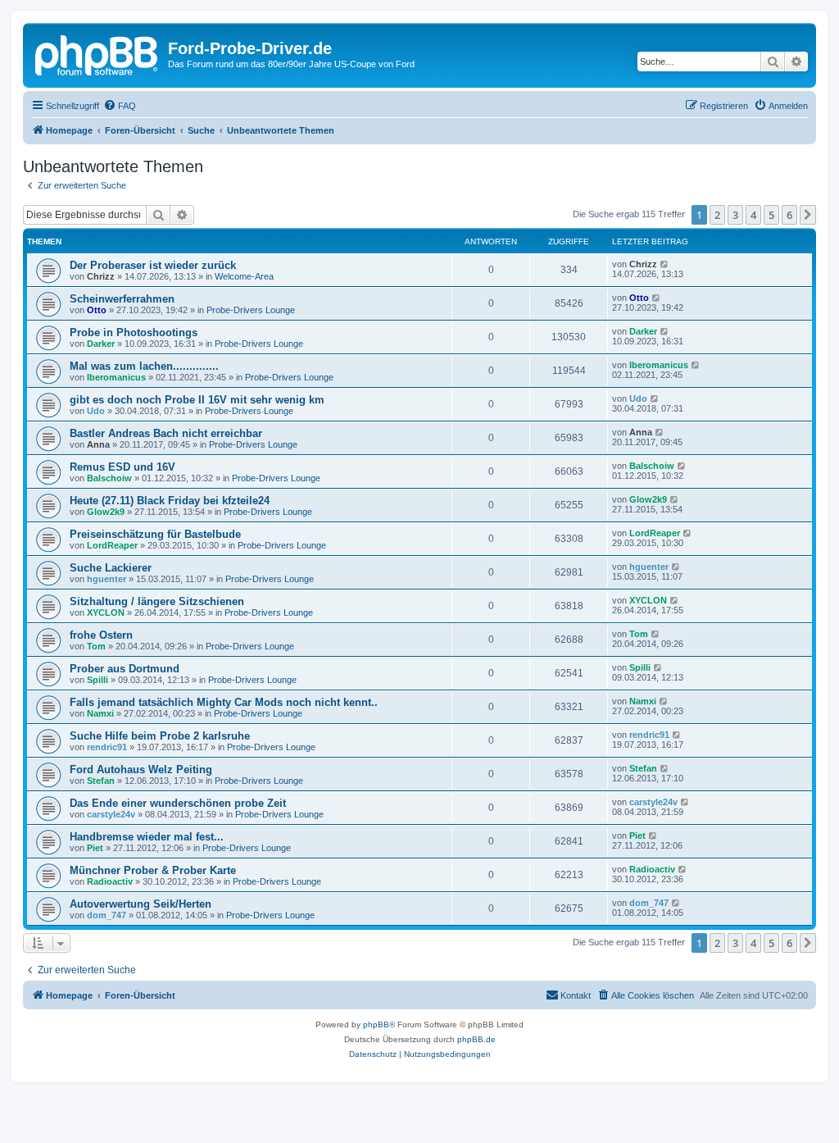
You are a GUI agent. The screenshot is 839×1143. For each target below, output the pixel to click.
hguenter (106, 579)
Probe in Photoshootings (133, 332)
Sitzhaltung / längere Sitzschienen (157, 601)
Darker (101, 343)
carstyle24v (111, 814)
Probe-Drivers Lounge (250, 310)
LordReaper (112, 545)
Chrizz (101, 276)
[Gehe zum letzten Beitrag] (665, 264)
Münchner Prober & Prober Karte (153, 870)
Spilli (97, 680)
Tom (96, 646)
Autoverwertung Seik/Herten (140, 904)
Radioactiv (110, 881)
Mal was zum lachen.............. (144, 366)
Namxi (100, 713)
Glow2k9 (106, 512)
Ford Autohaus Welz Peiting (141, 769)
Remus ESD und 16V (122, 467)
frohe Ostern (101, 635)
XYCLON (106, 612)
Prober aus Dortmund (124, 669)
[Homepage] (97, 53)
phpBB (376, 1024)
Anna (98, 444)
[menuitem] (119, 106)
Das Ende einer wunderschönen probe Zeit (178, 803)
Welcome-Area (244, 276)
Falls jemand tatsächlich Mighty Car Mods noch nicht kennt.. (224, 702)
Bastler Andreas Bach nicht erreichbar (166, 433)
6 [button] (789, 214)
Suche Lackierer (111, 568)
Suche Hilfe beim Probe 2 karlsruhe (160, 736)
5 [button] (771, 214)
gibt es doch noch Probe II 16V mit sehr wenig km (197, 400)
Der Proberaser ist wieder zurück (153, 265)
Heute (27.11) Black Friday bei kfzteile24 (170, 500)
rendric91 (107, 747)
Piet (95, 848)
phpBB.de (476, 1039)
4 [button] (753, 214)
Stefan (101, 781)
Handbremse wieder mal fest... (147, 837)
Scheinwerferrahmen (122, 299)
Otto (97, 310)
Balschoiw (109, 478)
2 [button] (717, 214)
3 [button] (735, 214)
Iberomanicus (116, 377)
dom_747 (106, 915)
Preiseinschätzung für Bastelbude (155, 534)
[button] (808, 215)
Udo (96, 411)
